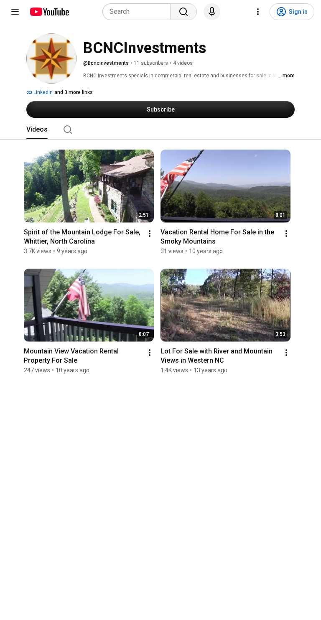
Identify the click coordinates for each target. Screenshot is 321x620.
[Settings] (258, 12)
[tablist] (160, 129)
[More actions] (149, 233)
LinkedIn (42, 92)
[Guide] (15, 12)
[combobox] (139, 12)
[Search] (183, 11)
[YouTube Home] (49, 11)
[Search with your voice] (212, 11)
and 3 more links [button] (73, 92)
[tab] (37, 129)
